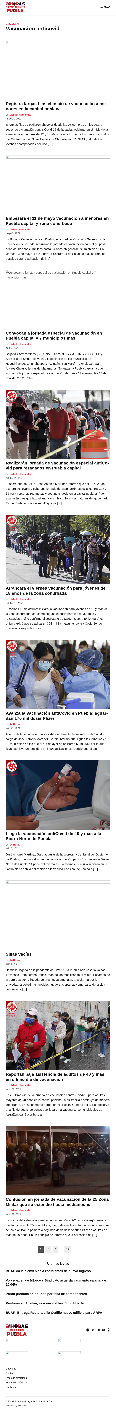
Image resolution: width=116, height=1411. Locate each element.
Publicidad (11, 1387)
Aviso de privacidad (16, 1378)
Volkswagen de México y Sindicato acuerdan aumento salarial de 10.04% (56, 1282)
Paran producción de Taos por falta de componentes (46, 1294)
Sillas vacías (19, 954)
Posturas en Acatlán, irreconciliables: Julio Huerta (45, 1303)
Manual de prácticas (16, 1382)
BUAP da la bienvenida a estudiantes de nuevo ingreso (48, 1271)
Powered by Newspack (16, 1405)
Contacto (10, 1373)
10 (67, 1249)
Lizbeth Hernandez (20, 114)
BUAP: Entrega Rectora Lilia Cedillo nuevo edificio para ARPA (54, 1313)
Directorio (11, 1368)
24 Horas (15, 724)
